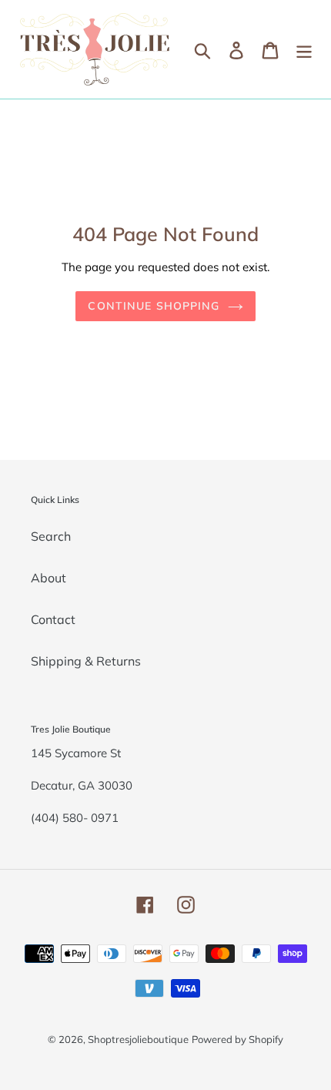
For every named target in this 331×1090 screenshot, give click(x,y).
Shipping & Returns (86, 661)
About (48, 577)
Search (51, 536)
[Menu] (304, 49)
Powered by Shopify (237, 1039)
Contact (53, 619)
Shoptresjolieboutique (138, 1039)
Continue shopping (153, 306)
